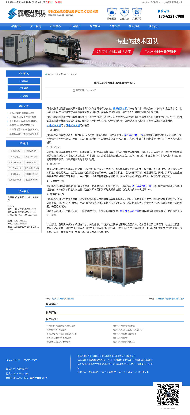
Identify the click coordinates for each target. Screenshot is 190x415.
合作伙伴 (95, 26)
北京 (140, 372)
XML (165, 2)
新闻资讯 (134, 26)
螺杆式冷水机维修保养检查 (124, 326)
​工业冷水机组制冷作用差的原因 (59, 338)
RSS (160, 2)
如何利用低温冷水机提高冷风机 (24, 129)
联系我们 (154, 26)
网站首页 (16, 26)
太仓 (106, 372)
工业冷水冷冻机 (15, 168)
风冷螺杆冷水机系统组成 (56, 330)
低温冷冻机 (15, 151)
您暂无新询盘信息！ (176, 2)
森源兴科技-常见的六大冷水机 (58, 342)
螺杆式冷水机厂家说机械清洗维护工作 (62, 334)
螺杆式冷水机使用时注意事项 (124, 334)
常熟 (111, 372)
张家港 (145, 372)
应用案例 (75, 26)
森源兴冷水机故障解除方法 (22, 125)
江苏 (102, 372)
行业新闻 (24, 88)
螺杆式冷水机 (31, 163)
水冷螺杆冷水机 (32, 180)
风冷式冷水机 (31, 151)
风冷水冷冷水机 (15, 180)
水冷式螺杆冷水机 (32, 168)
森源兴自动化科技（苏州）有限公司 (31, 2)
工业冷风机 (15, 157)
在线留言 (121, 356)
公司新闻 (24, 81)
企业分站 (145, 2)
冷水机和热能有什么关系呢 (22, 113)
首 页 (50, 74)
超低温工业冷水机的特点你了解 (24, 134)
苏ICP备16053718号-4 (126, 364)
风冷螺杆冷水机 (32, 174)
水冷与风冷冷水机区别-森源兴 (23, 121)
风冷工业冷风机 (32, 157)
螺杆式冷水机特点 (120, 338)
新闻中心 (60, 74)
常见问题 (24, 96)
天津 (125, 372)
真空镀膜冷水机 (15, 163)
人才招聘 (114, 26)
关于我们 (35, 26)
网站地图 (154, 2)
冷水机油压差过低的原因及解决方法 (170, 299)
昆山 (116, 372)
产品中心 (55, 26)
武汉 (130, 372)
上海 (135, 372)
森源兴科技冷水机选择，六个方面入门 (128, 330)
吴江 (121, 372)
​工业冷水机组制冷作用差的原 (22, 117)
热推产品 (81, 372)
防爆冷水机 (15, 174)
